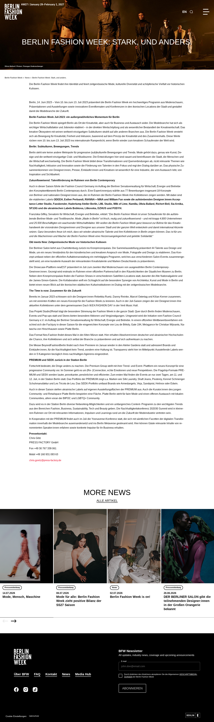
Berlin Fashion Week (13, 78)
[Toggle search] (191, 12)
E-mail (124, 661)
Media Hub (83, 674)
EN (184, 11)
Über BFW (21, 674)
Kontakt (51, 674)
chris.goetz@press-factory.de (45, 460)
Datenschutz (33, 716)
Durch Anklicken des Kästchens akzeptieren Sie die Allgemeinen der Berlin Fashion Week (160, 675)
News (27, 78)
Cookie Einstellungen (16, 716)
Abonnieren (132, 688)
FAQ (37, 674)
